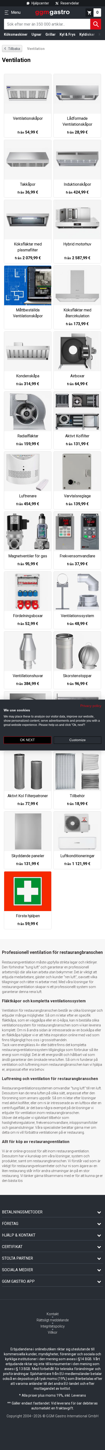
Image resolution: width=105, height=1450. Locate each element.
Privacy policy (90, 706)
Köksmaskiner (16, 34)
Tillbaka (12, 48)
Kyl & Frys (67, 34)
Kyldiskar (87, 34)
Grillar (50, 34)
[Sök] (95, 24)
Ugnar (37, 34)
